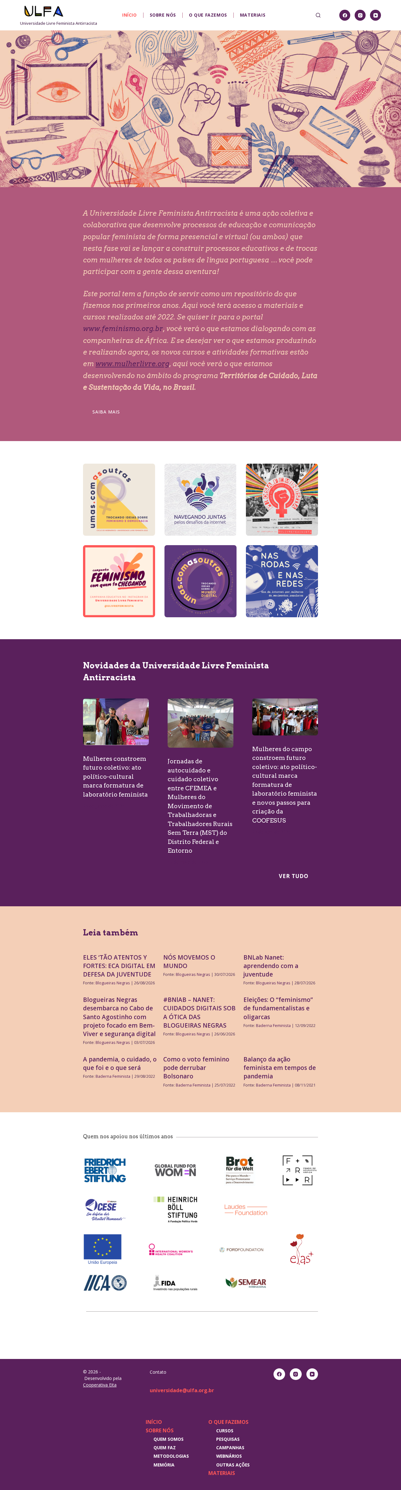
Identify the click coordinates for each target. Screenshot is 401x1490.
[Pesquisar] (318, 15)
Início (129, 15)
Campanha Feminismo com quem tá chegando (114, 585)
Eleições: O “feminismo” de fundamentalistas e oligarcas (278, 1008)
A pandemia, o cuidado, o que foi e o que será (120, 1063)
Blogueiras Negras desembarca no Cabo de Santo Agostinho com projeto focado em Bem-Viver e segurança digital (119, 1017)
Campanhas (230, 1448)
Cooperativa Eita (100, 1385)
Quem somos (169, 1439)
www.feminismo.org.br (123, 328)
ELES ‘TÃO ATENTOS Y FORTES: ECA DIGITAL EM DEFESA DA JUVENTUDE (119, 965)
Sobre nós (163, 15)
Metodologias (171, 1456)
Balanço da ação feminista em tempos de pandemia (279, 1067)
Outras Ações (233, 1465)
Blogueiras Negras (113, 983)
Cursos (224, 1431)
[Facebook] (344, 15)
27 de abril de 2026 (271, 832)
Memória (164, 1465)
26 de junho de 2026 (104, 806)
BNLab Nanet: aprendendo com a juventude (270, 965)
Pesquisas (228, 1439)
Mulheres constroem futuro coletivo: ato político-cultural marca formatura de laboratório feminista (115, 776)
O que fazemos (208, 15)
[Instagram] (360, 15)
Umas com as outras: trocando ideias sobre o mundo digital (199, 585)
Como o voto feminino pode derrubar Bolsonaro (196, 1067)
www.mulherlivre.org (132, 364)
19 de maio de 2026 (188, 862)
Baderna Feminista (273, 1025)
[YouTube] (375, 15)
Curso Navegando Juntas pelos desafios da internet (199, 503)
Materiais (252, 15)
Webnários (229, 1456)
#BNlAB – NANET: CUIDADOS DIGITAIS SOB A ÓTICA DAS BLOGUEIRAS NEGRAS (199, 1012)
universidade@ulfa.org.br (182, 1390)
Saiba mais (106, 412)
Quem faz (165, 1448)
